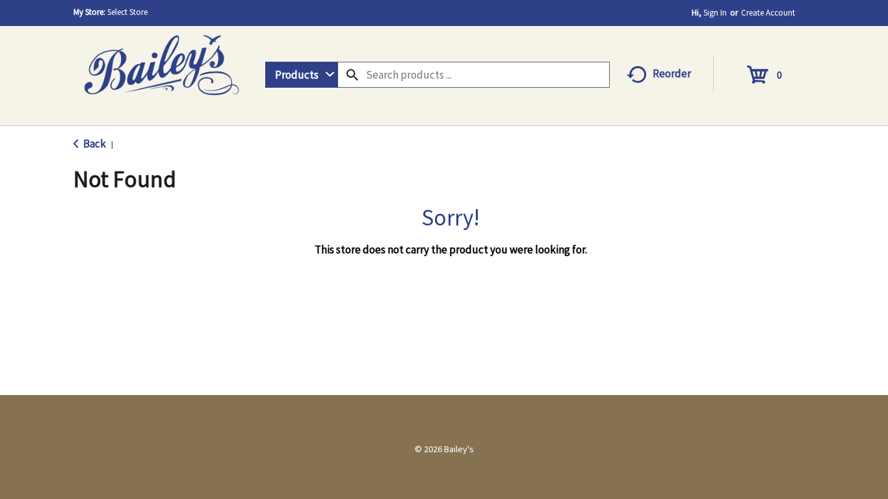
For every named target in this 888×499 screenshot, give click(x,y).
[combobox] (301, 75)
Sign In (715, 12)
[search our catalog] (352, 75)
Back (93, 143)
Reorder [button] (672, 73)
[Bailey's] (161, 61)
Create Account (768, 12)
